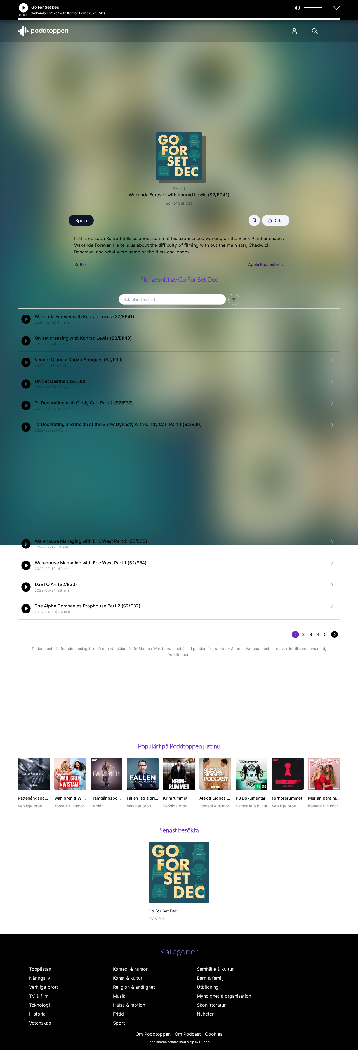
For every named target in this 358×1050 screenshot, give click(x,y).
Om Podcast (188, 1034)
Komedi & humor (130, 969)
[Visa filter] (233, 299)
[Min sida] (294, 31)
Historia (37, 1014)
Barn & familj (210, 978)
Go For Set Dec (179, 203)
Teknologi (39, 1005)
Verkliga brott (43, 987)
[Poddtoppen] (43, 31)
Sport (119, 1023)
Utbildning (208, 987)
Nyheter (205, 1014)
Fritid (118, 1014)
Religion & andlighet (134, 987)
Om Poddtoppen (153, 1034)
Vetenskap (40, 1023)
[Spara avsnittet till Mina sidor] (254, 220)
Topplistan (40, 969)
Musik (119, 996)
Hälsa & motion (129, 1005)
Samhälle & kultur (215, 969)
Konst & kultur (127, 978)
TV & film (38, 996)
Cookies (213, 1034)
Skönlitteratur (211, 1005)
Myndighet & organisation (224, 996)
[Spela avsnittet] (26, 319)
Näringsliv (39, 978)
